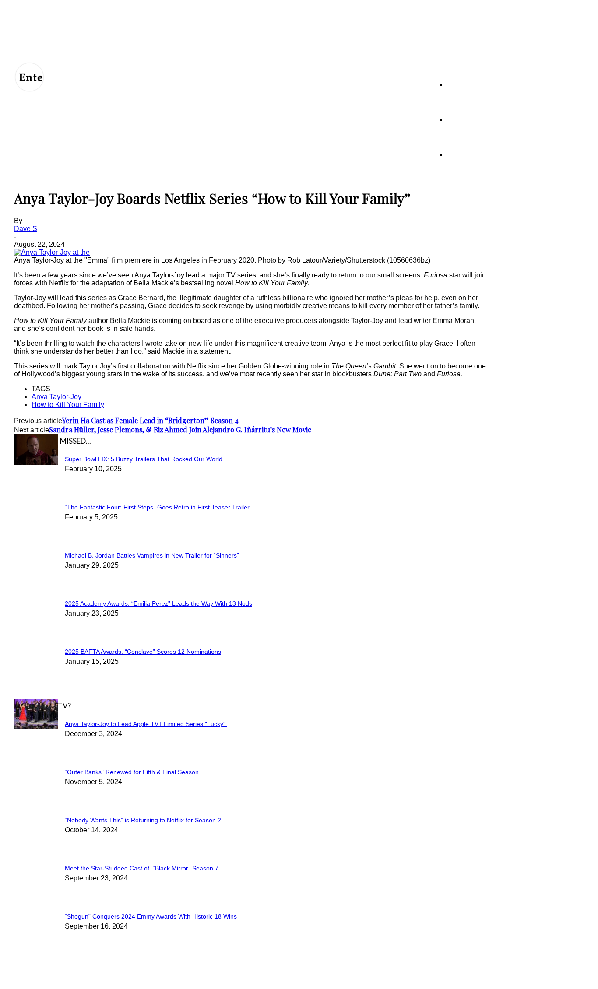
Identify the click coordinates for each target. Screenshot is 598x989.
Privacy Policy (122, 977)
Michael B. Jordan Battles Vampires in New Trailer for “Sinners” (152, 555)
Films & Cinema (467, 154)
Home (455, 84)
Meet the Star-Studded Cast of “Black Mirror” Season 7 (141, 868)
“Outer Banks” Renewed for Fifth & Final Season (132, 771)
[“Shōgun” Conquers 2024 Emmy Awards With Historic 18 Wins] (36, 727)
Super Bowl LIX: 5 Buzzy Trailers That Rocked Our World (143, 459)
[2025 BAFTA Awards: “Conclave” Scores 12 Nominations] (36, 462)
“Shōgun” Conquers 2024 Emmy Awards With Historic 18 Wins (151, 916)
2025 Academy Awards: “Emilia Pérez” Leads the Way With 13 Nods (158, 603)
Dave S (25, 228)
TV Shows (461, 119)
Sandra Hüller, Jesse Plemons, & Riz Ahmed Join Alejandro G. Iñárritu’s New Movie (180, 429)
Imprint (187, 977)
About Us (55, 977)
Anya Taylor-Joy (56, 396)
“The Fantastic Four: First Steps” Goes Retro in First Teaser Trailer (157, 507)
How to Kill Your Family (68, 404)
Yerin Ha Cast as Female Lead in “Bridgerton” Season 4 (150, 420)
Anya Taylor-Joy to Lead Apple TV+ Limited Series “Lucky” (146, 723)
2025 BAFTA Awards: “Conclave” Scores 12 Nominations (143, 651)
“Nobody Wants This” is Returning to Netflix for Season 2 (143, 820)
